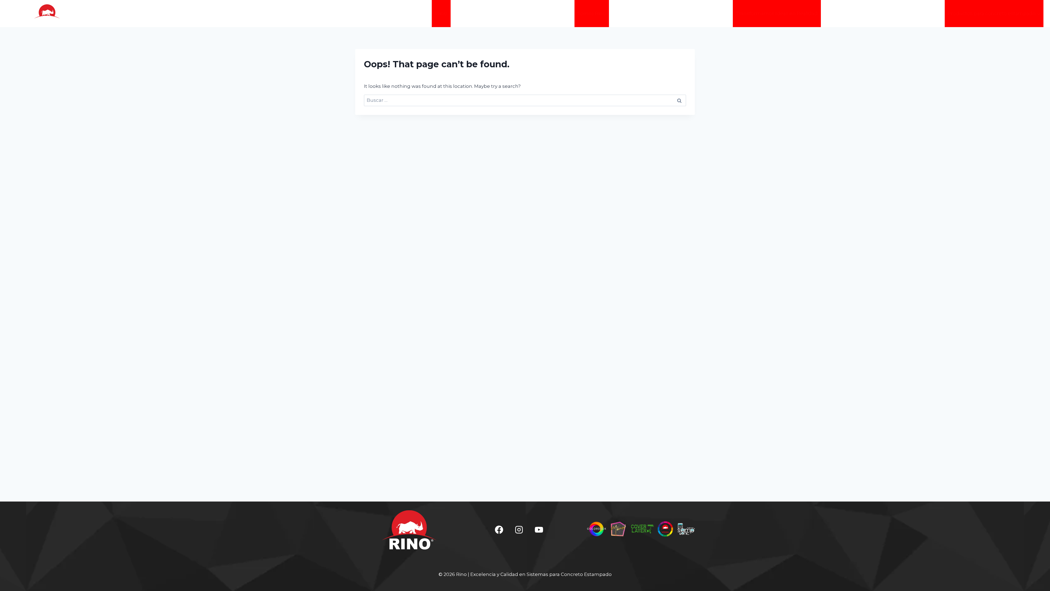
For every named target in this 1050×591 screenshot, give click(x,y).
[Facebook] (499, 530)
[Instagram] (519, 530)
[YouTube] (539, 530)
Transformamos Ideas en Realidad (777, 13)
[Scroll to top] (1038, 582)
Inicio (441, 13)
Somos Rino (592, 13)
